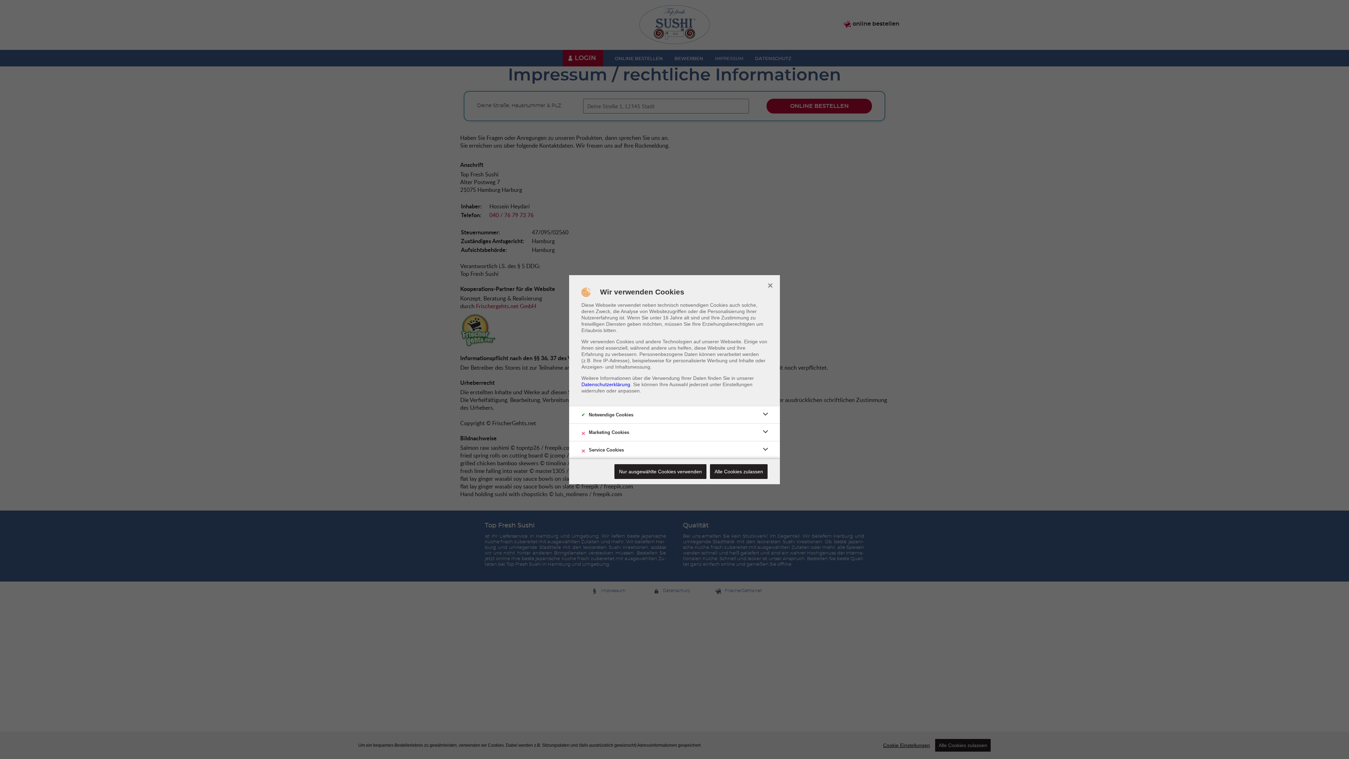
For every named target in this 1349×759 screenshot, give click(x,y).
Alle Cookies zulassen (739, 471)
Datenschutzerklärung (605, 384)
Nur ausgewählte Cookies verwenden (660, 471)
